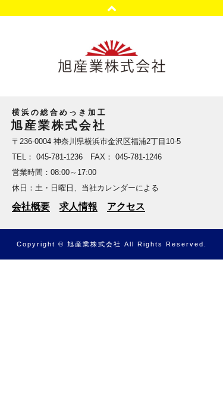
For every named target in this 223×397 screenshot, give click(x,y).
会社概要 (31, 206)
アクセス (126, 206)
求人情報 (78, 206)
